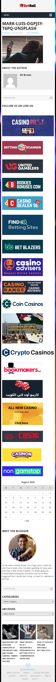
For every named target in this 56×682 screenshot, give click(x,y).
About (27, 673)
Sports (23, 676)
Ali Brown (6, 33)
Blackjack (36, 676)
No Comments (32, 33)
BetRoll (31, 669)
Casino (12, 676)
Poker (25, 679)
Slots (35, 679)
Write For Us (13, 673)
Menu (6, 15)
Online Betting (41, 673)
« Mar (26, 521)
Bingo (48, 676)
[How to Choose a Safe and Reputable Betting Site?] (45, 632)
